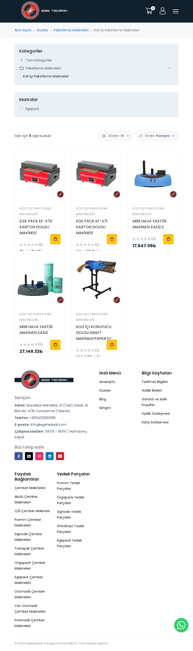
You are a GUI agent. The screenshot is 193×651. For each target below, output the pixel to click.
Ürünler (42, 30)
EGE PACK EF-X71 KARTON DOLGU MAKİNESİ (92, 227)
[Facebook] (19, 456)
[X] (29, 456)
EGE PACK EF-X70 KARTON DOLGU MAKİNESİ (36, 227)
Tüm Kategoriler (39, 60)
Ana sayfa (23, 30)
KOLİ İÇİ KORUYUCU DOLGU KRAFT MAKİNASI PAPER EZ (93, 332)
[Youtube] (60, 456)
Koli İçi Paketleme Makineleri (46, 76)
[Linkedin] (50, 456)
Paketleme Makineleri (71, 30)
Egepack (32, 108)
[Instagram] (39, 456)
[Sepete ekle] (55, 239)
